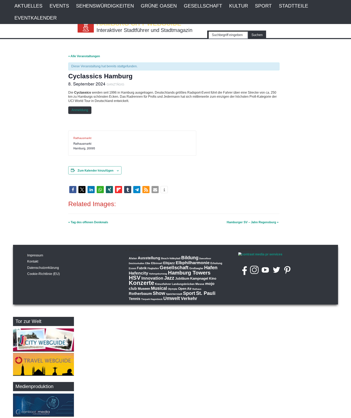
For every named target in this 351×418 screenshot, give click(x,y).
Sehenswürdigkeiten (105, 6)
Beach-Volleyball (170, 258)
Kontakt (32, 261)
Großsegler (196, 268)
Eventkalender (35, 18)
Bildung (189, 257)
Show (159, 293)
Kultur (238, 6)
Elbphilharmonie (193, 262)
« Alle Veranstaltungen (84, 56)
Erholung (216, 263)
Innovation (152, 278)
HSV (135, 278)
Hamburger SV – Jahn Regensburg (252, 222)
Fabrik (142, 268)
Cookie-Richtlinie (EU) (43, 274)
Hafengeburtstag (158, 273)
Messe (199, 284)
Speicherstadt (174, 294)
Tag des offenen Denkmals (88, 222)
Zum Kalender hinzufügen (96, 170)
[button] (72, 189)
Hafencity (138, 273)
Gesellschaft (203, 6)
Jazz (169, 278)
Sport (263, 6)
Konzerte (141, 282)
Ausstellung (149, 258)
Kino (212, 278)
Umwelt (171, 298)
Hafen (211, 267)
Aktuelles (28, 6)
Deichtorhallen (136, 263)
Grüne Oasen (159, 6)
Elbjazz (169, 263)
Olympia (172, 289)
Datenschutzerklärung (43, 267)
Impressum (35, 255)
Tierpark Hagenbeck (151, 299)
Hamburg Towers (189, 273)
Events (59, 6)
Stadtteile (293, 6)
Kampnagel (199, 278)
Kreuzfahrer (163, 284)
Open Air (185, 288)
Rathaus (196, 289)
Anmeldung (80, 110)
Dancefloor (205, 258)
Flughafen (153, 268)
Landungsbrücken (183, 284)
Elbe (147, 263)
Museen (144, 289)
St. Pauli (206, 293)
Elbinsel (156, 263)
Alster (133, 258)
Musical (159, 288)
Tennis (134, 299)
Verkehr (189, 298)
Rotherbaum (140, 293)
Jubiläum (182, 278)
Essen (132, 268)
